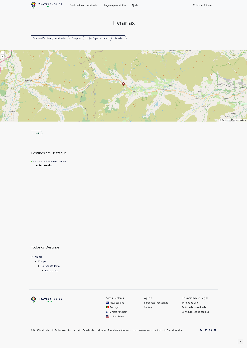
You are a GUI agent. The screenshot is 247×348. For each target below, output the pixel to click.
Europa (42, 261)
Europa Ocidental (51, 266)
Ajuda (135, 5)
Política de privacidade (194, 307)
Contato (148, 307)
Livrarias (118, 38)
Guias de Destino (41, 38)
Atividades (93, 5)
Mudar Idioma (204, 5)
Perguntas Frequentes (156, 302)
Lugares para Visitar (115, 5)
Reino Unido (51, 270)
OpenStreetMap (228, 120)
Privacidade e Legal (195, 298)
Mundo (36, 133)
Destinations (77, 5)
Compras (76, 38)
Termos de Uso (190, 302)
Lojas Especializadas (97, 38)
